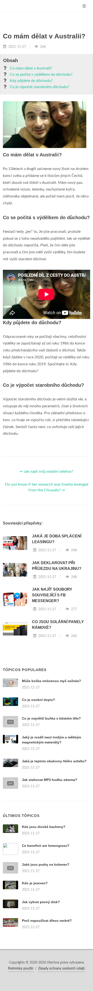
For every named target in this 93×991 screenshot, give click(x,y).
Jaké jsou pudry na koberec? (45, 864)
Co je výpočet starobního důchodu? (39, 87)
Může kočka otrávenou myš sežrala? (51, 681)
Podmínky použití (20, 968)
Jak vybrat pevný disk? (41, 902)
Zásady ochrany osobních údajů (61, 968)
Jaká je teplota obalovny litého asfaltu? (54, 761)
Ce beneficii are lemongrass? (45, 846)
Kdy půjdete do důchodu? (31, 81)
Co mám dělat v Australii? (31, 68)
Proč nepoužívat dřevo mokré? (47, 920)
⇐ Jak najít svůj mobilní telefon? (46, 471)
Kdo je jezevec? (35, 883)
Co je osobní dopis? (38, 700)
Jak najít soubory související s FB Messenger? (52, 595)
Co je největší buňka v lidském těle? (51, 718)
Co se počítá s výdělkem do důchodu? (41, 74)
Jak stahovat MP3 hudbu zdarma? (49, 780)
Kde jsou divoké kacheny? (43, 827)
